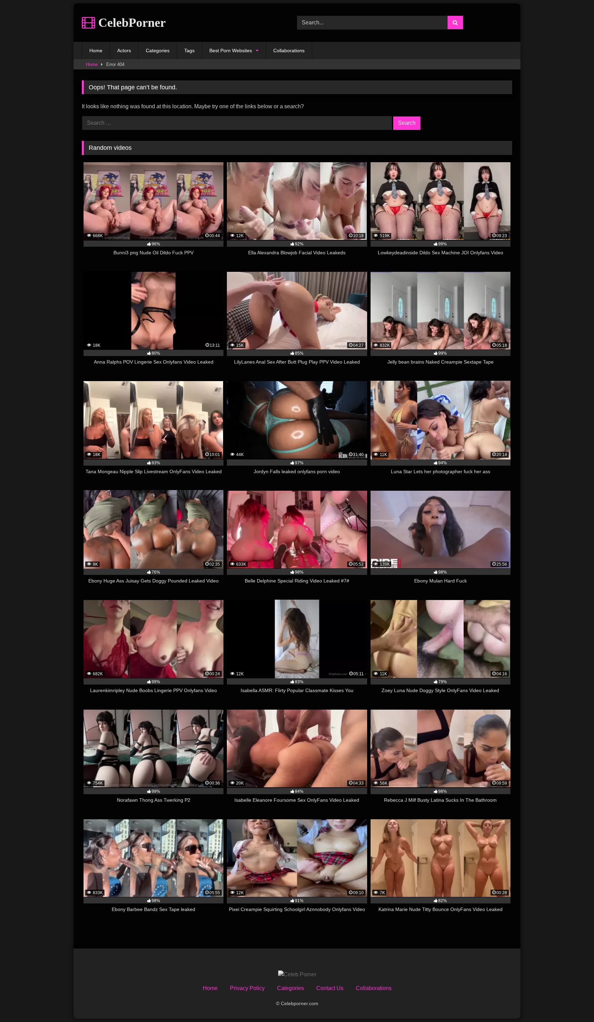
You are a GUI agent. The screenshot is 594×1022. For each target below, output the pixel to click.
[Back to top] (572, 1001)
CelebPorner (130, 23)
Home (95, 50)
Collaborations (289, 50)
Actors (124, 50)
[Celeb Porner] (297, 974)
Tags (189, 50)
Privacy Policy (247, 988)
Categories (157, 50)
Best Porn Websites (230, 50)
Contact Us (329, 988)
